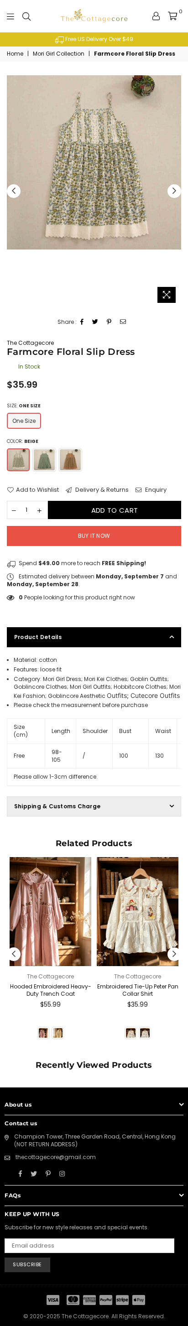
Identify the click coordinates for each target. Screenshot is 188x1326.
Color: (22, 441)
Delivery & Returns (101, 490)
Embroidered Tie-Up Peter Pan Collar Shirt (137, 990)
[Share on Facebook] (82, 322)
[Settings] (156, 16)
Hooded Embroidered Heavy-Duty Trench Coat (50, 990)
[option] (94, 39)
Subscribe (27, 1264)
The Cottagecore (30, 343)
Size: (24, 406)
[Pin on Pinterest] (109, 322)
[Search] (26, 16)
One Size (24, 421)
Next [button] (174, 191)
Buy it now (94, 536)
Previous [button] (14, 191)
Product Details (38, 637)
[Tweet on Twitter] (95, 322)
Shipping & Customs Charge (57, 806)
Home (15, 53)
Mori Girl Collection (58, 53)
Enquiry (155, 490)
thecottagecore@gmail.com (56, 1157)
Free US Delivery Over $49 (98, 39)
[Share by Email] (123, 322)
